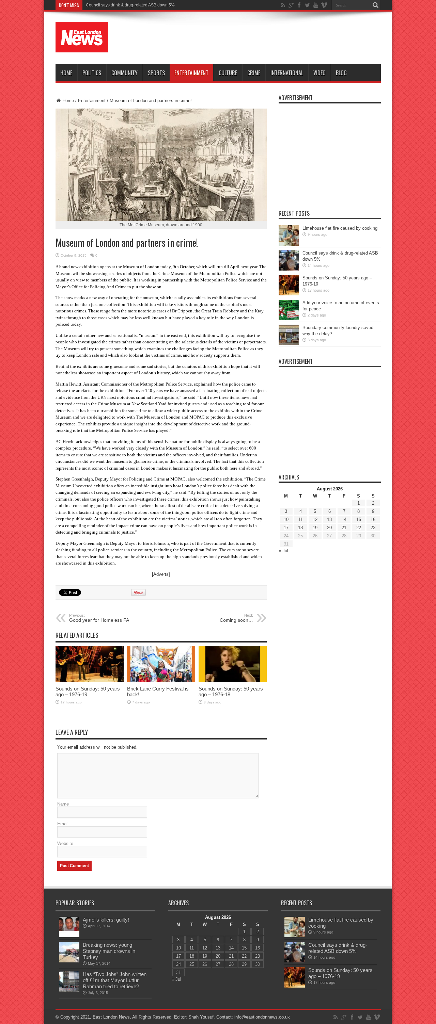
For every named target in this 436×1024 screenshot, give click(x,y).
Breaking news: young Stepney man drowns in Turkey (109, 951)
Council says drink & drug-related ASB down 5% (130, 5)
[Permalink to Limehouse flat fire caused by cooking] (289, 244)
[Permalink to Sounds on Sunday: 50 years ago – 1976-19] (90, 680)
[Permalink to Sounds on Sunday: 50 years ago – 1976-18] (233, 680)
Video (319, 73)
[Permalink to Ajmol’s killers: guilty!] (69, 935)
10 (286, 519)
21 (344, 527)
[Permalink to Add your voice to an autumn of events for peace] (289, 318)
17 (286, 527)
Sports (156, 73)
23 (373, 527)
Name (63, 804)
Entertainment (191, 73)
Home (66, 73)
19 (315, 527)
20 (329, 527)
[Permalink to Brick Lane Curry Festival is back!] (161, 680)
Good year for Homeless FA (99, 618)
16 (373, 519)
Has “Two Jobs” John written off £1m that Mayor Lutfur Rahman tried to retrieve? (114, 980)
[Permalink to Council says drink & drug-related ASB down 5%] (289, 269)
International (286, 73)
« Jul (283, 550)
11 (300, 519)
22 (358, 527)
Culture (228, 73)
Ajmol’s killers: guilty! (106, 920)
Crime (253, 73)
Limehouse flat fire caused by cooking (339, 228)
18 (300, 527)
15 (358, 519)
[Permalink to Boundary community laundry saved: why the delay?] (289, 343)
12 (315, 519)
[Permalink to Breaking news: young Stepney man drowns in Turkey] (69, 960)
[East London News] (82, 47)
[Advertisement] (257, 38)
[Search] (376, 5)
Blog (341, 73)
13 (329, 519)
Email (62, 823)
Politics (91, 73)
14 (344, 519)
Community (124, 73)
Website (65, 843)
